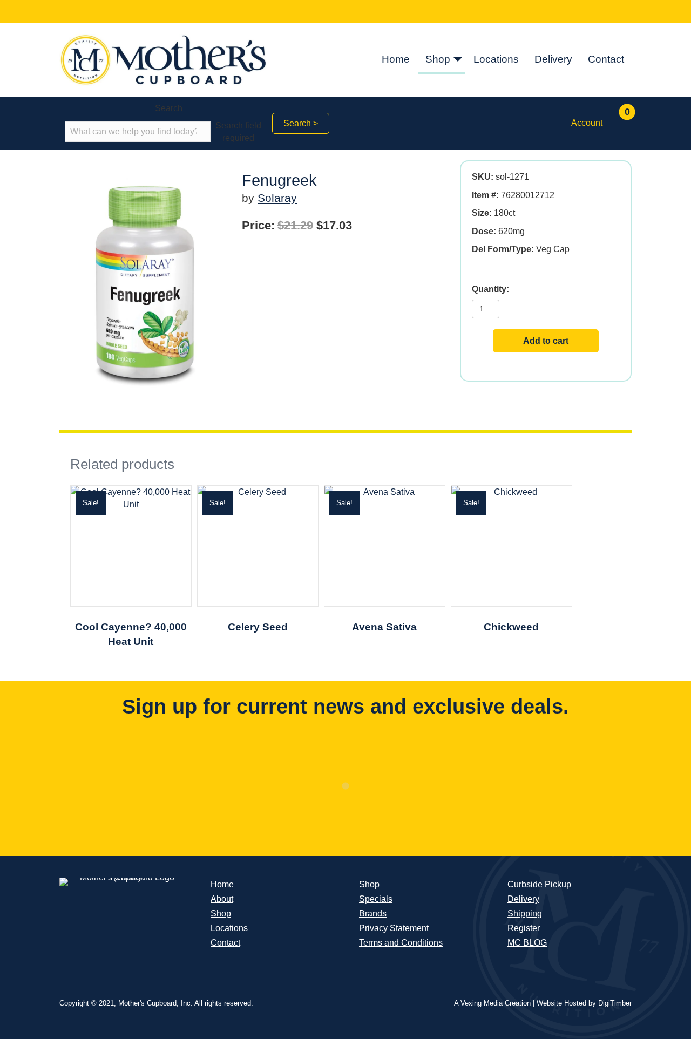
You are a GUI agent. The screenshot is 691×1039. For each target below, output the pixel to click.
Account (586, 122)
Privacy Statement (394, 928)
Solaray (277, 198)
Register (523, 928)
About (222, 899)
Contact (606, 59)
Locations (496, 59)
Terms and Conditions (401, 942)
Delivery (553, 59)
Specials (375, 899)
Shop (437, 59)
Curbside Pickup (539, 884)
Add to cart (545, 340)
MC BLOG (527, 942)
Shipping (524, 913)
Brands (373, 913)
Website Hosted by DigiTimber (584, 1003)
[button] (457, 60)
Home (396, 59)
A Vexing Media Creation (492, 1003)
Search (168, 108)
